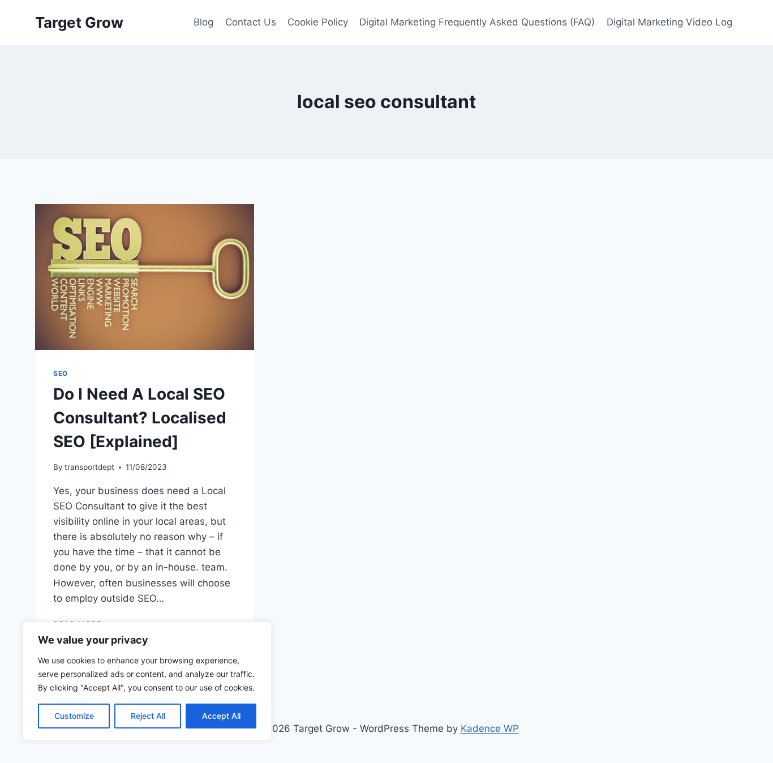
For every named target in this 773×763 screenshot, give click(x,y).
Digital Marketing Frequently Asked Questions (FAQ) (477, 22)
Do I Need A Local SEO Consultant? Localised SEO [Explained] (139, 417)
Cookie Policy (317, 22)
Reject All (148, 716)
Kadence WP (490, 728)
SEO (60, 373)
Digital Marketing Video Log (669, 22)
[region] (147, 680)
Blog (203, 22)
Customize (74, 716)
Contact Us (250, 22)
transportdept (89, 466)
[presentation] (144, 277)
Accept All (221, 716)
